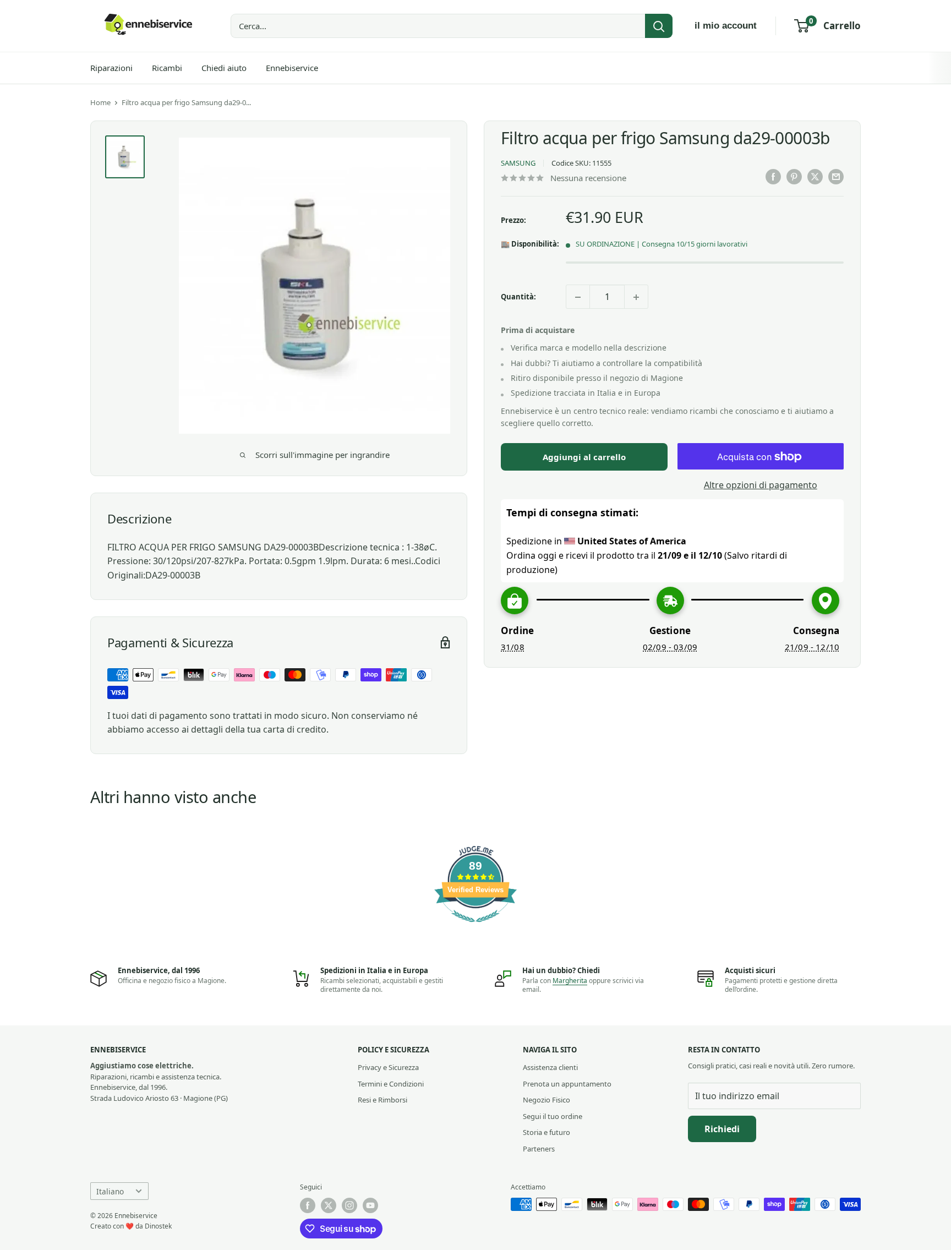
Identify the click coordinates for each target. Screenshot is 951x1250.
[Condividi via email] (836, 176)
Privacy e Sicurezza (388, 1067)
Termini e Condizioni (391, 1084)
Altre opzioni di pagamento (760, 485)
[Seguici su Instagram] (349, 1205)
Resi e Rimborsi (382, 1100)
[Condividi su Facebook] (773, 176)
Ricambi (167, 67)
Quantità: (518, 297)
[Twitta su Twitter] (815, 176)
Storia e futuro (546, 1132)
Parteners (539, 1149)
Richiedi (722, 1129)
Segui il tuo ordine (552, 1116)
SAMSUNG (518, 163)
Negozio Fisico (546, 1100)
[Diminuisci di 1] (577, 297)
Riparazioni (111, 67)
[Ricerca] (659, 26)
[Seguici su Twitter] (328, 1205)
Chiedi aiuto (224, 67)
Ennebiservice (292, 67)
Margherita (570, 980)
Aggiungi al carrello (584, 457)
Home (100, 102)
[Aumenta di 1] (636, 297)
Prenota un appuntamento (567, 1084)
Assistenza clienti (550, 1067)
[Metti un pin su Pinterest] (794, 176)
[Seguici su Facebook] (307, 1205)
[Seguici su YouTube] (370, 1205)
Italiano (110, 1191)
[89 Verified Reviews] (475, 927)
